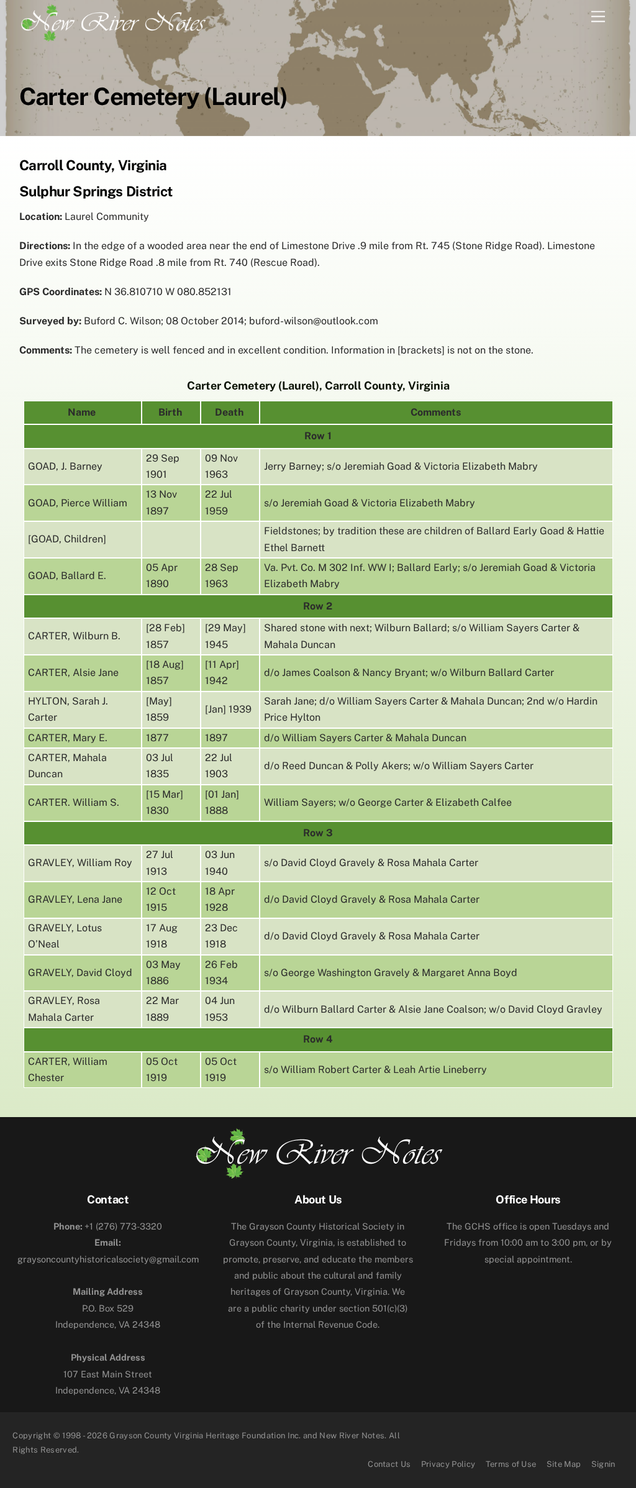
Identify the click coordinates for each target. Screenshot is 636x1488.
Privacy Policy (448, 1464)
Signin (603, 1464)
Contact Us (389, 1464)
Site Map (564, 1464)
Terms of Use (511, 1464)
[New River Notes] (112, 20)
